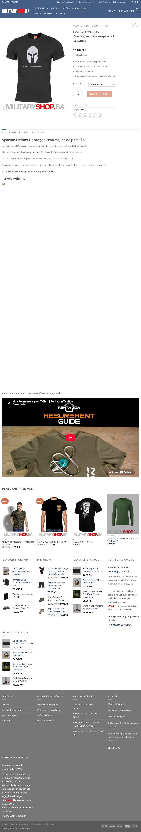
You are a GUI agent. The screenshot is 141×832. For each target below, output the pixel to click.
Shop (87, 26)
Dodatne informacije (19, 132)
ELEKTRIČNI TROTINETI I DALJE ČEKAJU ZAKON (86, 724)
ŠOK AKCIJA (43, 8)
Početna (77, 26)
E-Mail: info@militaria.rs (119, 710)
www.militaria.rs (116, 716)
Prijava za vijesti (9, 715)
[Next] (139, 523)
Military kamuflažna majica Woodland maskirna (18, 543)
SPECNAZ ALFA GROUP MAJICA (51, 542)
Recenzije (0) (38, 132)
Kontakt (6, 720)
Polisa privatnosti (119, 2)
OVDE (51, 171)
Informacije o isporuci (65, 2)
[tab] (4, 132)
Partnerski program (11, 710)
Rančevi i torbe (80, 8)
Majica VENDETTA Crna (82, 542)
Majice (105, 26)
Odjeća (64, 8)
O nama (5, 704)
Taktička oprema (43, 14)
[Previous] (2, 523)
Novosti (60, 14)
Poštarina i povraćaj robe (86, 2)
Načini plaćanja (104, 2)
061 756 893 (125, 609)
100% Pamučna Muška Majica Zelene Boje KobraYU (122, 539)
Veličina (77, 84)
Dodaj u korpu (99, 94)
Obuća (53, 8)
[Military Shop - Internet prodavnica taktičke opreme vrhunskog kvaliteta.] (16, 11)
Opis (4, 132)
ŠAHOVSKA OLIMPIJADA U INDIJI (86, 715)
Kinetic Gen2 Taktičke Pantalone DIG (88, 733)
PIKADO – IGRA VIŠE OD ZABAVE (85, 706)
